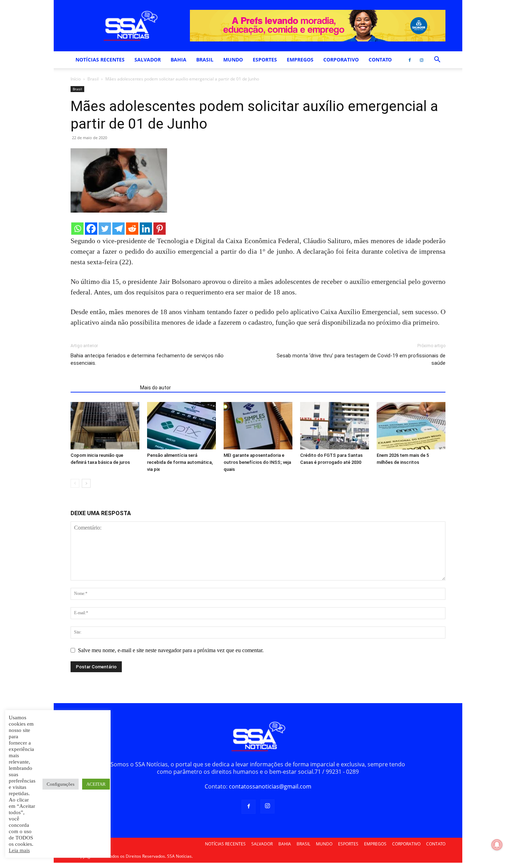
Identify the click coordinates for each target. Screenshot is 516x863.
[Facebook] (409, 59)
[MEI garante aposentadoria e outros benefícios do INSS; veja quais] (258, 425)
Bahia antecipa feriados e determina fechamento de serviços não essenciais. (147, 359)
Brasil (93, 79)
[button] (437, 60)
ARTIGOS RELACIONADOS (103, 387)
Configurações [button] (60, 784)
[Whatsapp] (77, 228)
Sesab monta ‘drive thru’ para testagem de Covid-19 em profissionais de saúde (361, 359)
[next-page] (86, 483)
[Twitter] (105, 228)
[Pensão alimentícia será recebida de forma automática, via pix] (181, 425)
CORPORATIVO (341, 59)
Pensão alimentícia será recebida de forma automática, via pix (180, 462)
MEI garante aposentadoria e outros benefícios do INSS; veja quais (257, 462)
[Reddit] (132, 228)
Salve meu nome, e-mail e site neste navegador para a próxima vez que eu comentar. (171, 650)
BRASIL (204, 59)
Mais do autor (155, 387)
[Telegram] (118, 228)
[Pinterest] (159, 228)
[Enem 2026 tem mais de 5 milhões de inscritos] (411, 425)
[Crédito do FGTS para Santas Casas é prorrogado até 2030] (334, 425)
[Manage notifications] (497, 844)
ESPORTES (265, 59)
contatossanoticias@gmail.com (270, 786)
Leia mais (19, 850)
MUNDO (233, 59)
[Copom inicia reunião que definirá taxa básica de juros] (105, 425)
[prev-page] (75, 483)
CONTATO (380, 59)
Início (76, 79)
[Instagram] (421, 59)
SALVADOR (147, 59)
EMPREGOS (300, 59)
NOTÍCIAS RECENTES (100, 59)
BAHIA (178, 59)
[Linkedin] (146, 228)
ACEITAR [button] (96, 784)
